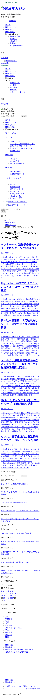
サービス (13, 39)
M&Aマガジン (15, 191)
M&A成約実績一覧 (17, 163)
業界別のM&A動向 (17, 194)
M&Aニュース (10, 27)
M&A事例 (13, 41)
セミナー (13, 182)
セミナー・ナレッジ (17, 46)
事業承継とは (15, 187)
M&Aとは (13, 184)
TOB (7, 621)
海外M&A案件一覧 (17, 174)
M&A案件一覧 (15, 172)
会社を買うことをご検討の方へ (17, 652)
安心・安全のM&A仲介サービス (22, 144)
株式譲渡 (8, 619)
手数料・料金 (15, 151)
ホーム (7, 220)
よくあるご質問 (16, 198)
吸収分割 (8, 635)
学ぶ (10, 73)
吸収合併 (8, 625)
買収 (7, 617)
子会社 (7, 630)
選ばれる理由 (15, 36)
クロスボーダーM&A (13, 628)
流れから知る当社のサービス (21, 148)
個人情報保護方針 (33, 689)
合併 (7, 623)
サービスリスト (16, 141)
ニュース (10, 71)
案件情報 (13, 43)
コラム (7, 25)
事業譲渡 (8, 632)
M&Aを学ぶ (10, 29)
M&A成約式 (14, 161)
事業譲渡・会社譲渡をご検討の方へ (19, 649)
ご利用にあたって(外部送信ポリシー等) (20, 686)
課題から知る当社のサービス (21, 146)
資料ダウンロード (17, 189)
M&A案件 (9, 167)
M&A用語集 (10, 32)
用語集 (10, 76)
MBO (7, 637)
